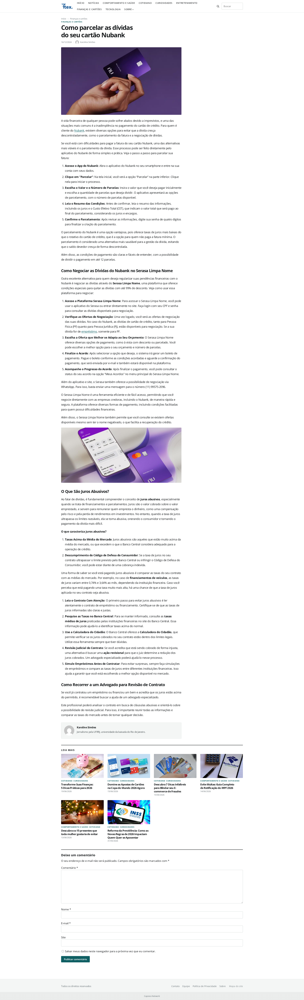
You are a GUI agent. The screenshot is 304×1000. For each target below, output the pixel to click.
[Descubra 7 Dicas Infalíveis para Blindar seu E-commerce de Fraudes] (175, 766)
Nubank (79, 130)
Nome (66, 909)
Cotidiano (145, 2)
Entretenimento (186, 2)
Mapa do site (236, 986)
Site (63, 937)
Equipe (186, 986)
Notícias (93, 2)
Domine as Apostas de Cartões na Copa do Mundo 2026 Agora (126, 786)
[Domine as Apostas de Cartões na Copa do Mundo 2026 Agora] (129, 766)
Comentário (69, 868)
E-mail (66, 923)
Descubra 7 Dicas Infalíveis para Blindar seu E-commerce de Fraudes (170, 788)
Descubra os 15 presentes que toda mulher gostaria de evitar (79, 832)
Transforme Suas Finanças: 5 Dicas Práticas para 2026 (77, 786)
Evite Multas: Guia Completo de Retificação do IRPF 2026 (217, 786)
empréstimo (89, 331)
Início (80, 2)
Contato (175, 986)
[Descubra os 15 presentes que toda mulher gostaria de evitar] (82, 812)
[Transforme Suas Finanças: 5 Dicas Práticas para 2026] (82, 766)
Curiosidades (163, 2)
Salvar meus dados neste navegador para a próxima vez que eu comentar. (110, 951)
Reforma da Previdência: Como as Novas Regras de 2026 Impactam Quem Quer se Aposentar (128, 834)
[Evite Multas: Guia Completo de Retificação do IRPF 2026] (221, 766)
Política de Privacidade (205, 986)
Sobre (128, 9)
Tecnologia (113, 9)
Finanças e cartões (89, 9)
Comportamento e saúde (119, 2)
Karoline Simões (87, 42)
